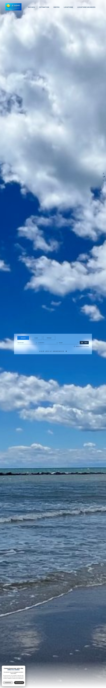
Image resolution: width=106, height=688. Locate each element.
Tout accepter (19, 682)
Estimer (49, 338)
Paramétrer (8, 682)
